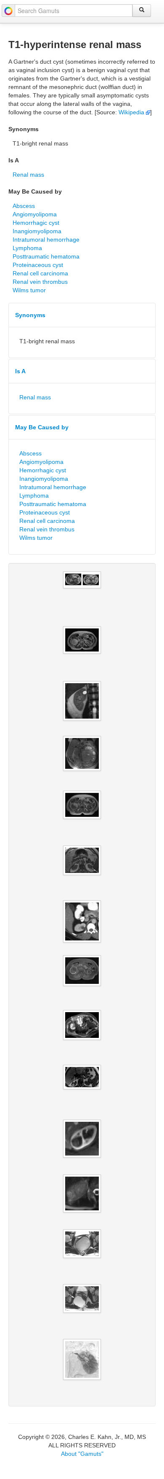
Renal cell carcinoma (40, 273)
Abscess (24, 205)
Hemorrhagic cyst (36, 222)
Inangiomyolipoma (37, 231)
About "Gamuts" (82, 1453)
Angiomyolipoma (35, 214)
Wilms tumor (29, 290)
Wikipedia (132, 112)
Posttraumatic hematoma (46, 256)
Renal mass (28, 174)
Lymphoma (27, 248)
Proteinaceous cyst (38, 264)
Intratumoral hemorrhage (46, 239)
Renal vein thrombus (40, 281)
